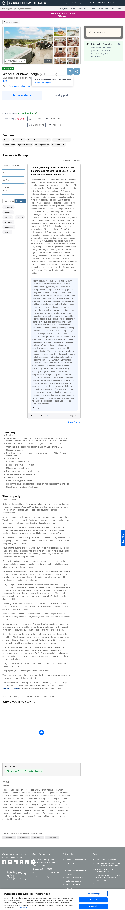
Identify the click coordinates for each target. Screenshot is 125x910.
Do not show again (42, 82)
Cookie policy (70, 867)
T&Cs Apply (62, 16)
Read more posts (101, 884)
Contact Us (91, 3)
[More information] (119, 44)
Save (70, 71)
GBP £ (100, 3)
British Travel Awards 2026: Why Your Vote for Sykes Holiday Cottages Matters (107, 877)
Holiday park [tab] (61, 95)
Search (22, 201)
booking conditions (10, 688)
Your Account (114, 3)
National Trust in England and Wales (26, 771)
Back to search (12, 22)
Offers (93, 9)
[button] (7, 45)
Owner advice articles (73, 885)
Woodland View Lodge (20, 74)
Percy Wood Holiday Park (20, 86)
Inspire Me (69, 888)
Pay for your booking (73, 881)
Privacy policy (70, 863)
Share (76, 71)
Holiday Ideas (103, 9)
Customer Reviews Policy (74, 877)
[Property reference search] (31, 8)
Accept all (93, 906)
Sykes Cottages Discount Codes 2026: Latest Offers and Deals (107, 864)
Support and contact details (75, 860)
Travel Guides (116, 9)
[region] (62, 899)
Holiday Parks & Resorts (67, 9)
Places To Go (83, 9)
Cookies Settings (93, 894)
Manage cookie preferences (76, 870)
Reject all (93, 900)
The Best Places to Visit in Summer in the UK (105, 870)
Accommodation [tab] (21, 95)
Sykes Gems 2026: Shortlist (105, 860)
